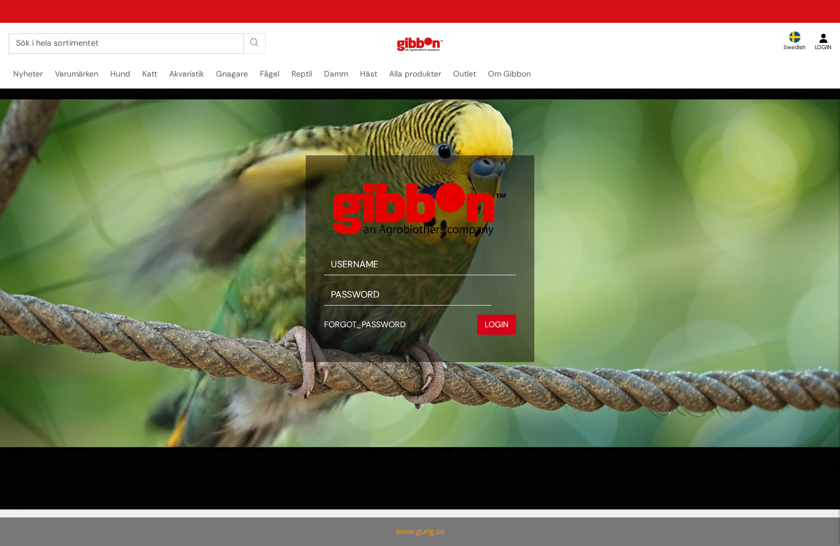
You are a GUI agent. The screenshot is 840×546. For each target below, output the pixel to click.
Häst (368, 74)
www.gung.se (420, 531)
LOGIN (497, 324)
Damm (336, 74)
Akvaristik (186, 74)
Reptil (301, 74)
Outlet (464, 74)
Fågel (269, 74)
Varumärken (76, 74)
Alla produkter (415, 74)
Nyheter (28, 74)
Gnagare (232, 74)
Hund (120, 74)
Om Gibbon (509, 74)
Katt (149, 74)
